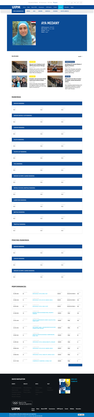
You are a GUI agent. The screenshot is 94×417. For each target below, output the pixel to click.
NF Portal (50, 2)
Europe (40, 11)
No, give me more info (37, 415)
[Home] (16, 409)
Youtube (71, 2)
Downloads (27, 390)
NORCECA (47, 11)
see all (79, 56)
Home (24, 7)
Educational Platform (33, 2)
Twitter (68, 2)
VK (75, 2)
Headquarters (39, 392)
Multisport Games (16, 392)
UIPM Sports (49, 7)
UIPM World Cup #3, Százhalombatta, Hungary (44, 342)
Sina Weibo (78, 2)
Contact (49, 388)
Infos (36, 384)
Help (48, 384)
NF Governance (43, 2)
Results (25, 384)
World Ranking (27, 388)
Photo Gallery (27, 392)
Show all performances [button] (75, 365)
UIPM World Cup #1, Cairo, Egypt (40, 306)
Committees (38, 388)
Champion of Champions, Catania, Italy (42, 360)
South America (65, 11)
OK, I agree (81, 414)
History (37, 390)
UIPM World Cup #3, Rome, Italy (39, 293)
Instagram (81, 2)
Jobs (36, 394)
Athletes (60, 7)
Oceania (55, 11)
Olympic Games (16, 394)
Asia (34, 11)
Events (55, 7)
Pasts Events (15, 390)
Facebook (65, 2)
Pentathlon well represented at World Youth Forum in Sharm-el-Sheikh (37, 79)
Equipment (50, 390)
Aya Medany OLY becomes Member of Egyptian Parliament (73, 64)
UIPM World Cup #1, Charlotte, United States (43, 354)
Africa (28, 11)
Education (66, 7)
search (55, 2)
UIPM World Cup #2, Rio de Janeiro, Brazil (42, 300)
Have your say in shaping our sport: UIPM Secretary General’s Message (37, 64)
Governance (41, 7)
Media (72, 7)
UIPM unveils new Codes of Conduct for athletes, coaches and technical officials (73, 80)
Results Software (16, 396)
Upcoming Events (16, 388)
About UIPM (34, 7)
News (28, 7)
